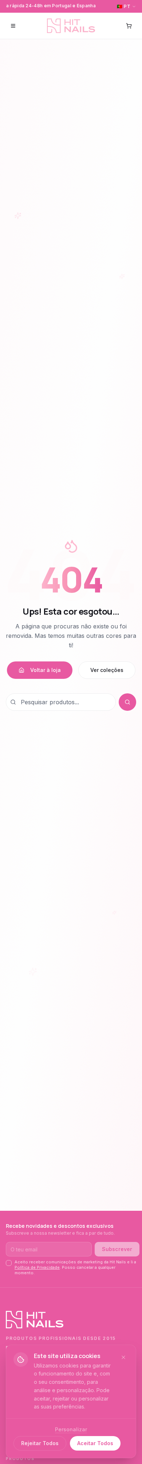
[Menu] (13, 26)
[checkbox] (9, 1263)
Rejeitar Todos (40, 1443)
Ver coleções (106, 670)
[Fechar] (123, 1357)
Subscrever (117, 1249)
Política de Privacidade (37, 1267)
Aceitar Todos (95, 1443)
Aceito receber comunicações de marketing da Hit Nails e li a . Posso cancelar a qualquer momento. (75, 1267)
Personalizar (71, 1429)
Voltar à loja (45, 670)
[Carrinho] (129, 26)
